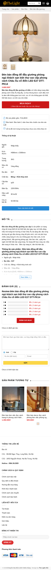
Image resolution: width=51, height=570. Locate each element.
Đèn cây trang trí (25, 244)
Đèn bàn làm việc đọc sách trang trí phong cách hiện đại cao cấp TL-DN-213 (12, 416)
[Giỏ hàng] (47, 3)
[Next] (47, 38)
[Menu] (43, 3)
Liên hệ (4, 525)
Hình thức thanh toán (9, 489)
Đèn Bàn (24, 9)
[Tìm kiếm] (39, 3)
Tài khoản (5, 509)
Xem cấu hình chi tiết (25, 208)
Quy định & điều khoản (10, 481)
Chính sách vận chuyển (10, 493)
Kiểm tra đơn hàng (8, 517)
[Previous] (4, 38)
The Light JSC (44, 568)
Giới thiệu (5, 521)
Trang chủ (5, 9)
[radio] (38, 424)
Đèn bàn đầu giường (37, 9)
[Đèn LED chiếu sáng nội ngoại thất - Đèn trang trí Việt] (11, 3)
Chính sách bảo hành (9, 497)
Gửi (25, 363)
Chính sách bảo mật (9, 477)
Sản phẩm (15, 9)
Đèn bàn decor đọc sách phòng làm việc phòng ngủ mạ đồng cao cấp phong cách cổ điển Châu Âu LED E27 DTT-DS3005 (37, 416)
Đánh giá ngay (25, 320)
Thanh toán (6, 513)
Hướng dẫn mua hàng (10, 485)
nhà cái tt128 (4, 441)
